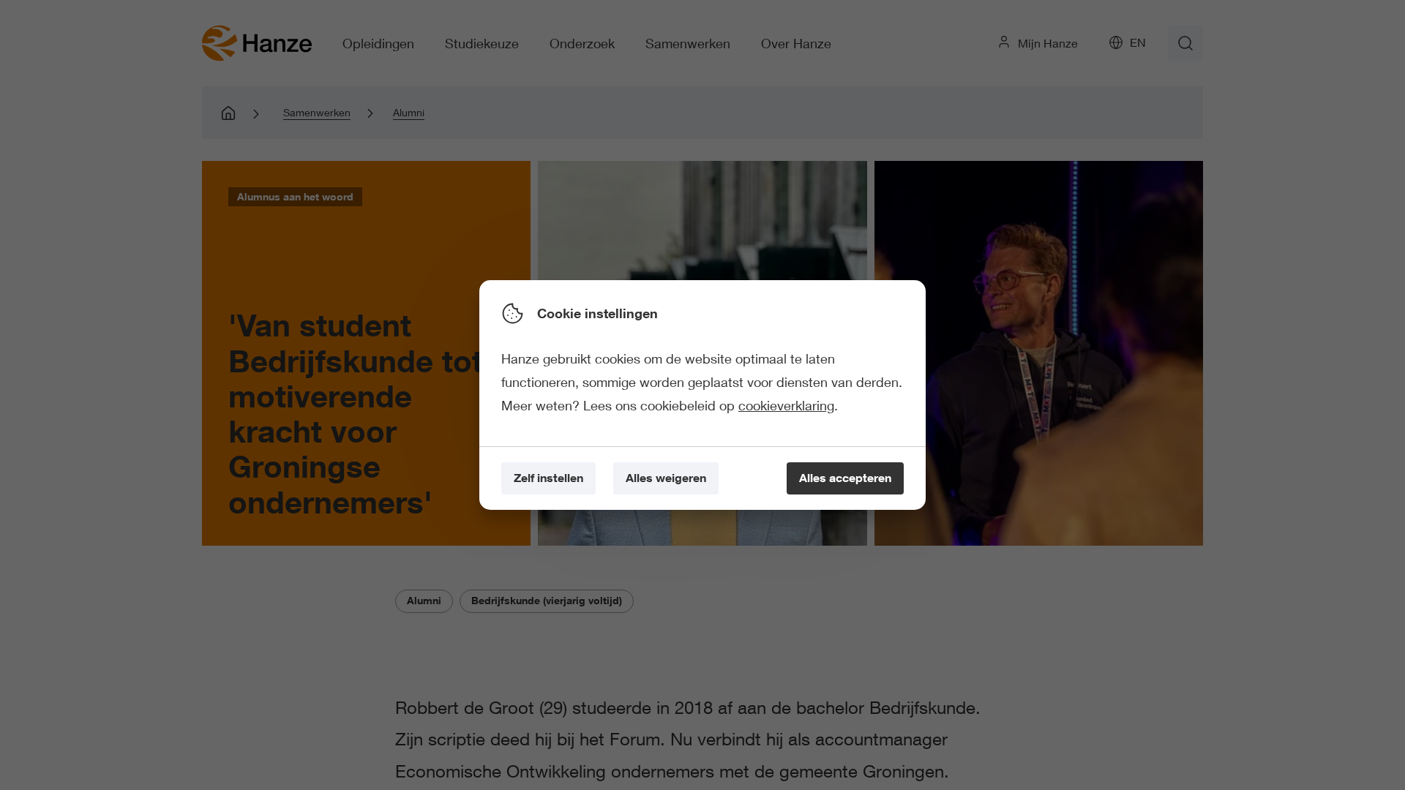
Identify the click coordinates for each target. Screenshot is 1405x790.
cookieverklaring (786, 405)
